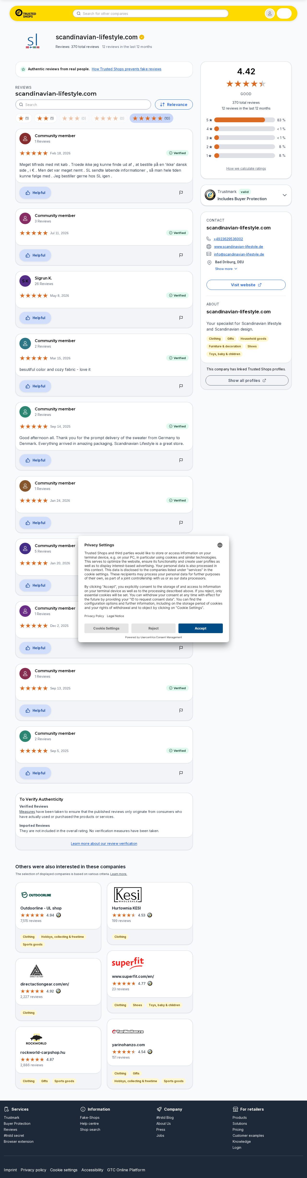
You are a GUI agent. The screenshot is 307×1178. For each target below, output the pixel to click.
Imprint (10, 1169)
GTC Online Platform (126, 1169)
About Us (163, 1123)
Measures (27, 812)
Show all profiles (244, 380)
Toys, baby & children (224, 354)
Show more (224, 269)
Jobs (160, 1135)
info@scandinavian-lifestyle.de (239, 254)
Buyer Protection (17, 1123)
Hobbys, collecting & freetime (62, 937)
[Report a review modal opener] (181, 193)
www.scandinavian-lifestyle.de (238, 247)
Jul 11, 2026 (59, 233)
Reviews (10, 1129)
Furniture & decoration (225, 346)
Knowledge (242, 1141)
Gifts (230, 338)
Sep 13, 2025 (60, 688)
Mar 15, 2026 (60, 358)
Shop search (90, 1129)
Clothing (215, 338)
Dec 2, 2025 (59, 626)
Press (160, 1129)
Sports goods (32, 944)
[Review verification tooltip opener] (142, 37)
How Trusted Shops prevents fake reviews (127, 69)
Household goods (253, 338)
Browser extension (19, 1141)
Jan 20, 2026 (60, 563)
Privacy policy (33, 1169)
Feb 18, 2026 (60, 153)
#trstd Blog (165, 1117)
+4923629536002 (228, 239)
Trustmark (11, 1117)
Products (240, 1117)
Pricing (238, 1129)
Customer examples (248, 1135)
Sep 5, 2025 (59, 751)
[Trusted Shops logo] (25, 13)
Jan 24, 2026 (60, 500)
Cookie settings (63, 1169)
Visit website (243, 284)
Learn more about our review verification (104, 843)
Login (237, 1147)
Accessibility (92, 1169)
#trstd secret (14, 1135)
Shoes (252, 346)
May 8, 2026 (59, 295)
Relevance (177, 104)
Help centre (89, 1123)
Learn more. (118, 874)
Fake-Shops (90, 1117)
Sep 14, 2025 (60, 426)
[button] (270, 13)
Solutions (240, 1123)
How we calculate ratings (246, 168)
